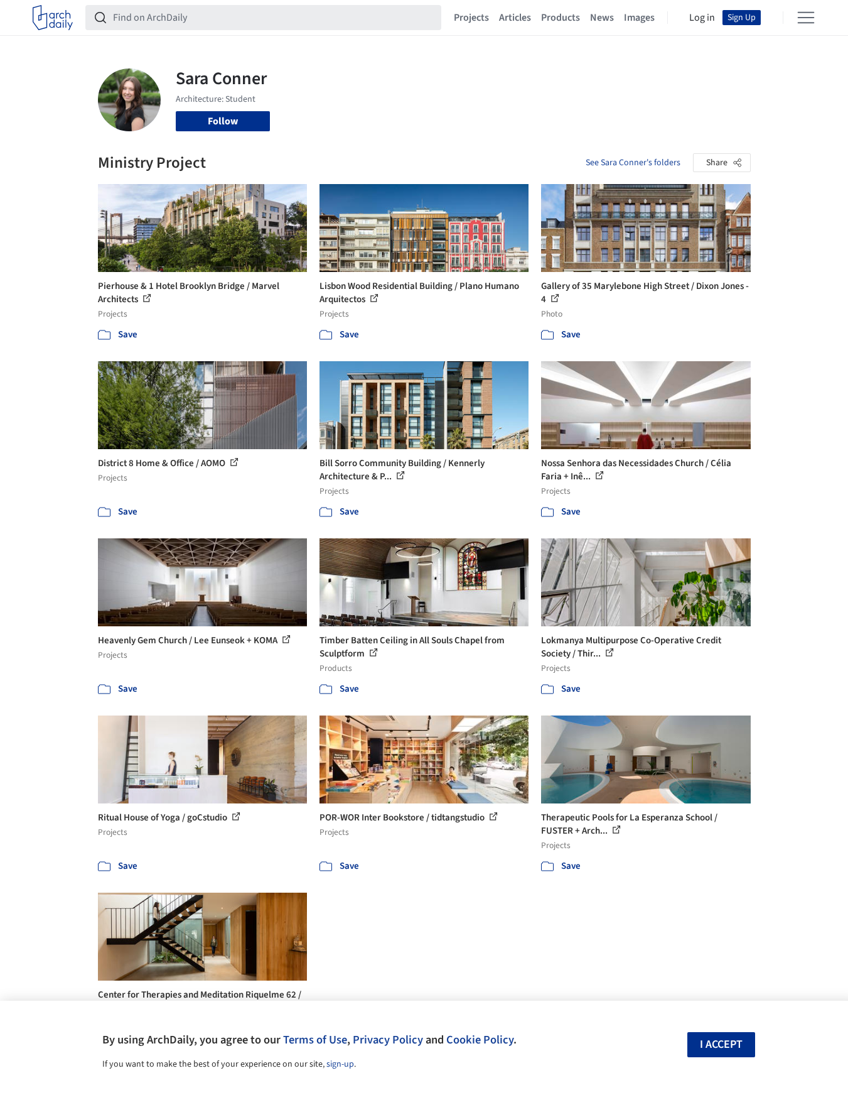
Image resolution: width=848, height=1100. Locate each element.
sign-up (340, 1064)
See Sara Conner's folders (633, 162)
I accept (721, 1044)
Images (639, 18)
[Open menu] (806, 18)
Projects (471, 18)
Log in (702, 18)
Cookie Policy (479, 1040)
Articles (515, 18)
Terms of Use (315, 1040)
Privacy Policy (388, 1040)
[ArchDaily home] (53, 17)
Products (560, 18)
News (602, 18)
